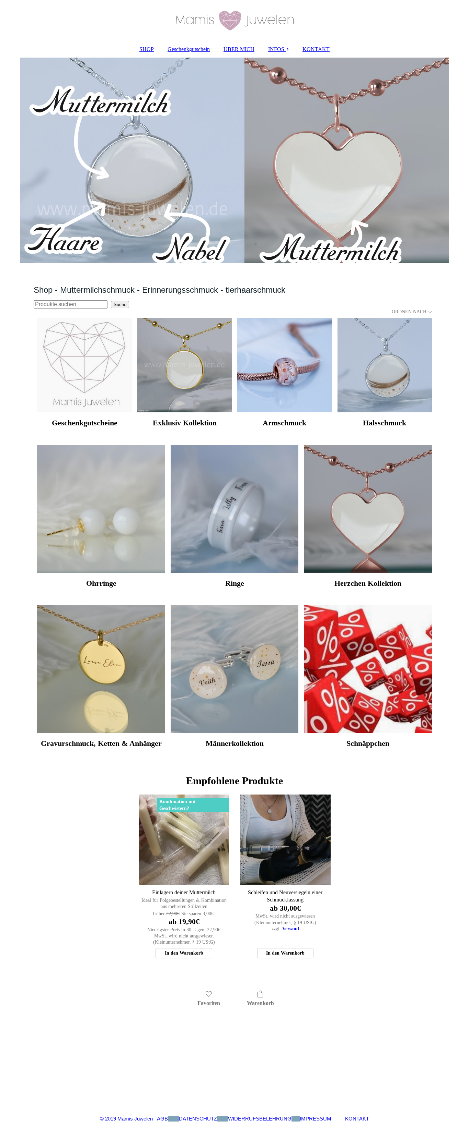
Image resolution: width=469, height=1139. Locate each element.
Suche (120, 304)
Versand (290, 928)
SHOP (146, 49)
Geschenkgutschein (189, 49)
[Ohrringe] (101, 509)
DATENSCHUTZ (198, 1119)
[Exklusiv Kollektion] (184, 365)
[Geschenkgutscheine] (84, 365)
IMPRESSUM (315, 1119)
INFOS (276, 49)
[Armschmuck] (284, 365)
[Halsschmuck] (385, 365)
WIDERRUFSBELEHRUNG (259, 1119)
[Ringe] (235, 509)
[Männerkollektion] (235, 669)
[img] (234, 20)
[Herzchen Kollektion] (368, 509)
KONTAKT (316, 49)
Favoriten (208, 1003)
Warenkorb (260, 1003)
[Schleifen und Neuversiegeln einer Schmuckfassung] (285, 840)
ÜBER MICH (239, 49)
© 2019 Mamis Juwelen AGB (134, 1119)
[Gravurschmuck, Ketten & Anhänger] (101, 669)
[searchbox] (70, 304)
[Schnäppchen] (368, 669)
